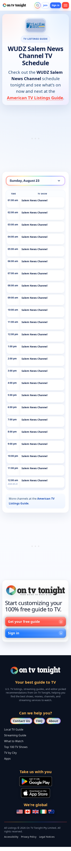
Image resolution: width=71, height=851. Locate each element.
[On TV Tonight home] (35, 590)
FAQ (39, 721)
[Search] (37, 5)
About (53, 721)
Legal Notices (47, 836)
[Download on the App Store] (35, 793)
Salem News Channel (34, 200)
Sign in (55, 5)
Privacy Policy (28, 836)
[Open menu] (65, 5)
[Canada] (27, 812)
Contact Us (21, 721)
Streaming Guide (15, 735)
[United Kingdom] (35, 812)
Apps (7, 758)
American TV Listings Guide (35, 97)
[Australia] (51, 812)
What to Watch (13, 741)
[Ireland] (43, 812)
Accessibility (11, 836)
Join (45, 5)
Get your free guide (24, 621)
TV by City (10, 753)
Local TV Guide (13, 729)
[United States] (20, 812)
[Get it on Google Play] (35, 781)
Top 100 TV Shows (16, 747)
